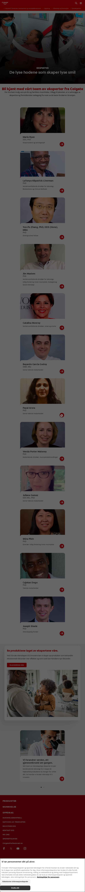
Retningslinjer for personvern (48, 877)
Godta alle (15, 888)
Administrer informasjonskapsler (15, 881)
